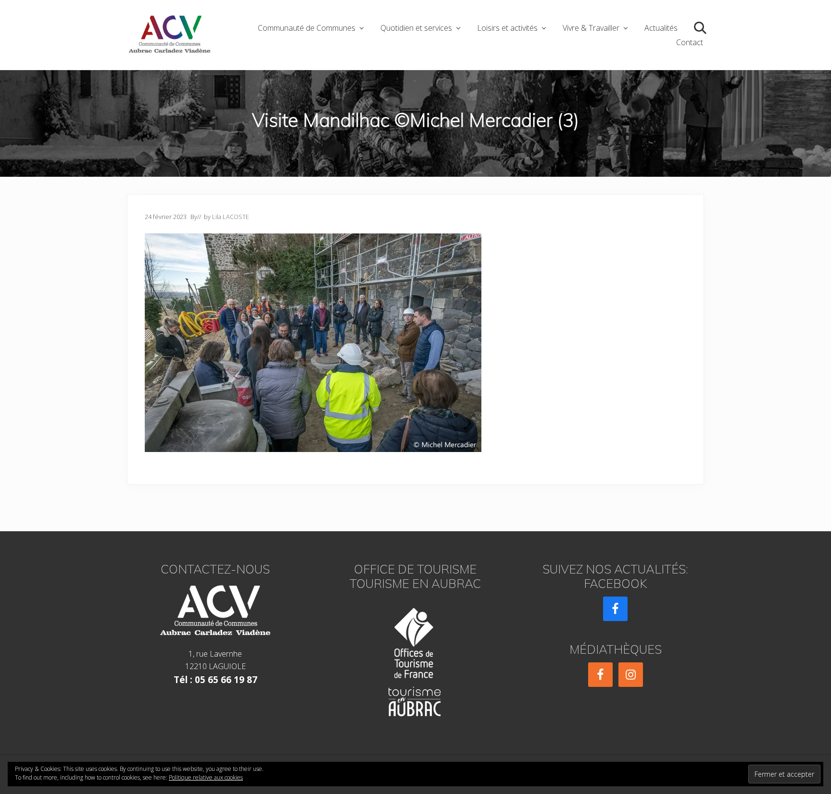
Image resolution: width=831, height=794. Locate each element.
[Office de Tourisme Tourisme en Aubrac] (415, 659)
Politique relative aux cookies (206, 777)
